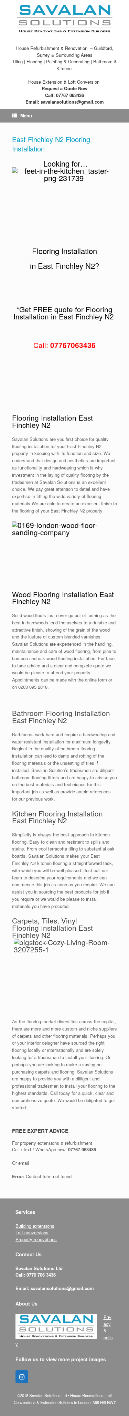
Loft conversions (32, 1232)
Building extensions (34, 1226)
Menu (26, 115)
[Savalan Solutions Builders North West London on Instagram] (21, 1376)
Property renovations (36, 1239)
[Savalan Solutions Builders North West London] (64, 18)
